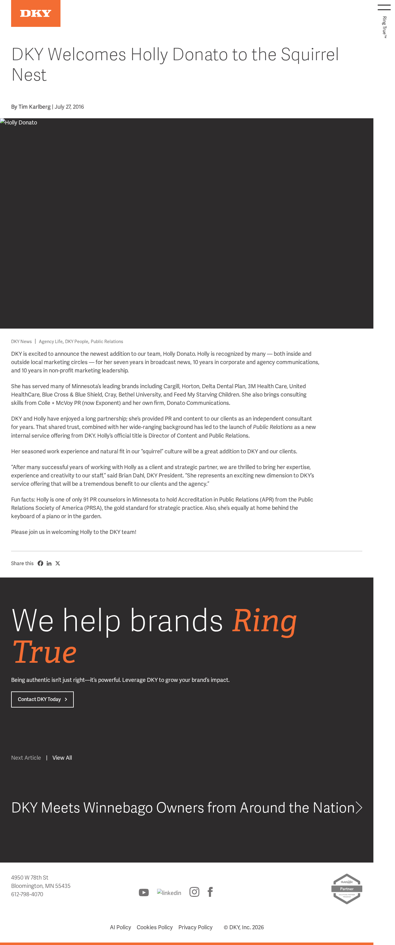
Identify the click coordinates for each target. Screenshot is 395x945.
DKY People (76, 341)
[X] (57, 563)
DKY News (21, 341)
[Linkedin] (49, 563)
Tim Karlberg (35, 106)
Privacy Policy (195, 927)
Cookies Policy (155, 927)
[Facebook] (40, 563)
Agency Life (51, 341)
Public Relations (107, 341)
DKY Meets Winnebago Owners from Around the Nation (183, 808)
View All (62, 757)
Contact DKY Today (39, 699)
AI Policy (120, 927)
